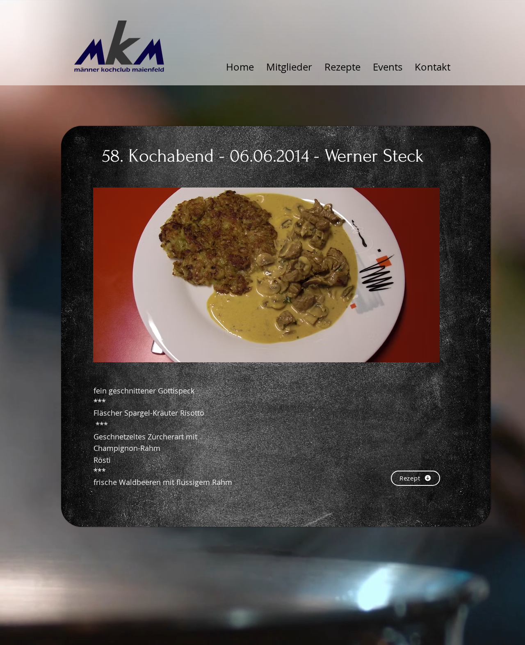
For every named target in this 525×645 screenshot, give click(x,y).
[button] (266, 275)
